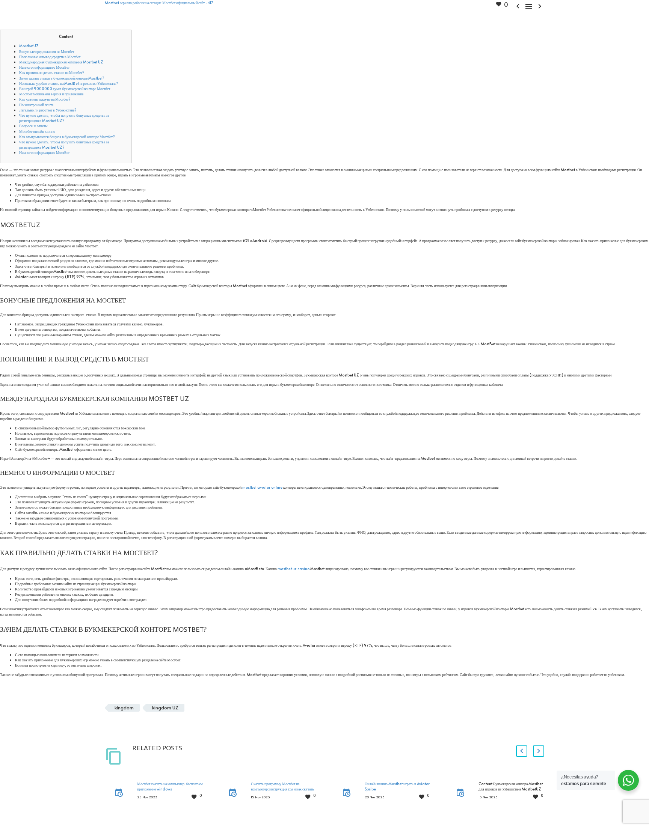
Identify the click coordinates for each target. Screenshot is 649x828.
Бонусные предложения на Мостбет (46, 51)
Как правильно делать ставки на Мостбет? (52, 72)
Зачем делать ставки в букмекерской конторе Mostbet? (61, 78)
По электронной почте (36, 104)
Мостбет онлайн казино (37, 131)
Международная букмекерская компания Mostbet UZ (61, 62)
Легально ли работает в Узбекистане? (48, 110)
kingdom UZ (165, 707)
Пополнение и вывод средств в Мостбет (49, 56)
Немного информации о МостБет (44, 67)
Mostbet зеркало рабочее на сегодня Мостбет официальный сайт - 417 (159, 2)
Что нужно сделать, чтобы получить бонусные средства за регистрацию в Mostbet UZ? (64, 118)
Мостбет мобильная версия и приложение (51, 93)
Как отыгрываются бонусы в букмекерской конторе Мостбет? (67, 136)
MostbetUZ (29, 45)
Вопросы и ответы (33, 125)
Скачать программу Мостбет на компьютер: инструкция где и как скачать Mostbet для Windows (282, 789)
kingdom (124, 707)
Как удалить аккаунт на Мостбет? (45, 99)
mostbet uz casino (293, 568)
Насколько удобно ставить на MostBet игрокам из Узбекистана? (68, 83)
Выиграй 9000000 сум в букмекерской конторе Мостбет (64, 88)
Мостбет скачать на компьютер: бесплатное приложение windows (170, 786)
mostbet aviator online (262, 487)
